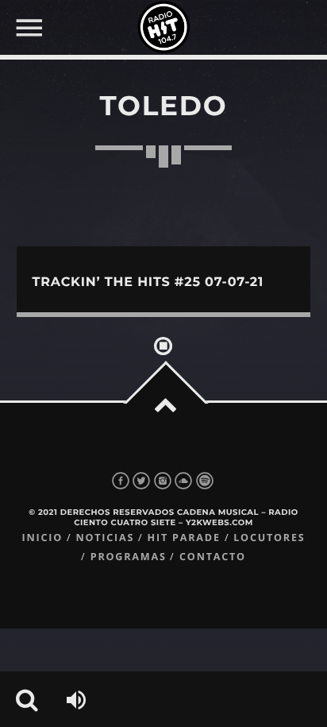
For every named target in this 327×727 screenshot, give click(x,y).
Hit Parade (184, 537)
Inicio (42, 537)
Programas (128, 556)
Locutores (269, 537)
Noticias (104, 537)
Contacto (212, 556)
